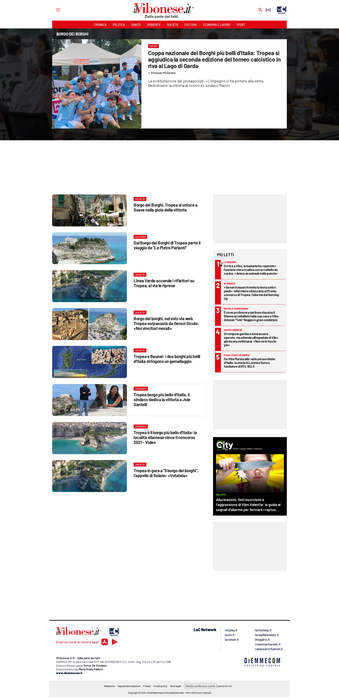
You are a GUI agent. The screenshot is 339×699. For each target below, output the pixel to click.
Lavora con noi (224, 686)
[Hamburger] (54, 9)
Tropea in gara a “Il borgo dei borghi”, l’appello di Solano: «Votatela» (166, 473)
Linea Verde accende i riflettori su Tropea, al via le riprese (164, 283)
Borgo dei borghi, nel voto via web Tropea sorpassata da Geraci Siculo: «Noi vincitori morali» (166, 323)
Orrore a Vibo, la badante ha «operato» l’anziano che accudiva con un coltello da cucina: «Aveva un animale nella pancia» (251, 269)
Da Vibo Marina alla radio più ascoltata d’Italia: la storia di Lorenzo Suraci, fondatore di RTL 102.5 (249, 362)
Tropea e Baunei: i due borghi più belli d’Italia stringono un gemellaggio (167, 359)
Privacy (147, 686)
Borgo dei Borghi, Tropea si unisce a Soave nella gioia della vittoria (165, 207)
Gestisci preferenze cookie (200, 686)
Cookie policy (160, 686)
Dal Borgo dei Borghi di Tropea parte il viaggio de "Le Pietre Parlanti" (167, 245)
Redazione (109, 686)
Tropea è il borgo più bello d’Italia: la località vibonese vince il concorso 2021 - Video (165, 437)
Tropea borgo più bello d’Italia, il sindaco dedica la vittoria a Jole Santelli (162, 399)
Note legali (175, 686)
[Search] (260, 10)
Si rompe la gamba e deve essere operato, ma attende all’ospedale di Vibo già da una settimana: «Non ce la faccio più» (251, 339)
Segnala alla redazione (129, 686)
